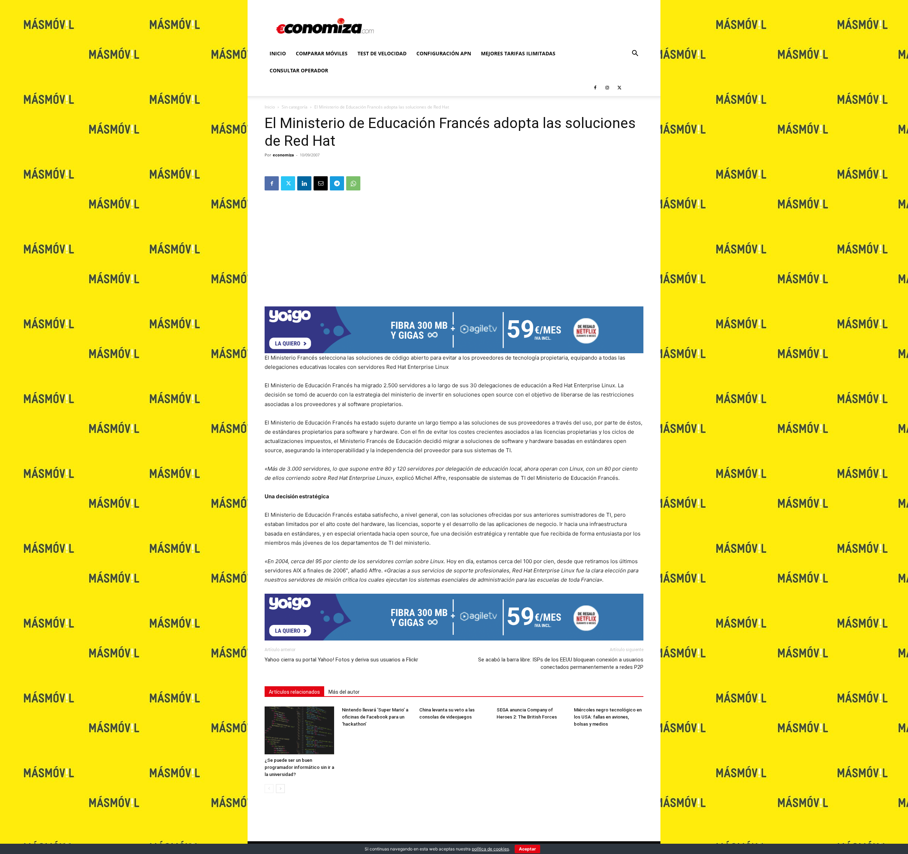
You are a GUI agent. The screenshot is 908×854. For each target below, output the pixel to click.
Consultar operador (299, 70)
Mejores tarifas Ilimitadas (518, 53)
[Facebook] (595, 87)
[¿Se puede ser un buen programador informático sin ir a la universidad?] (299, 730)
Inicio (278, 53)
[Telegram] (337, 183)
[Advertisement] (454, 246)
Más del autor (344, 692)
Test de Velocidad (382, 53)
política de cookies (490, 849)
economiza (283, 154)
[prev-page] (269, 788)
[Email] (321, 183)
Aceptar (527, 849)
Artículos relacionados (294, 692)
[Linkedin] (304, 183)
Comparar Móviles (322, 53)
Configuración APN (443, 53)
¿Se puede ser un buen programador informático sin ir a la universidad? (299, 767)
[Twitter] (619, 87)
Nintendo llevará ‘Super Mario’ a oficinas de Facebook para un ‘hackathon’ (375, 717)
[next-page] (280, 788)
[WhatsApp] (353, 183)
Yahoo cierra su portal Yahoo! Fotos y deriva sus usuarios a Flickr (341, 659)
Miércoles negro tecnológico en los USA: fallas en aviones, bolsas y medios (608, 717)
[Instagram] (607, 87)
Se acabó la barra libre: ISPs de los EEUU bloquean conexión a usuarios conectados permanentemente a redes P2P (560, 663)
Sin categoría (295, 107)
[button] (634, 54)
